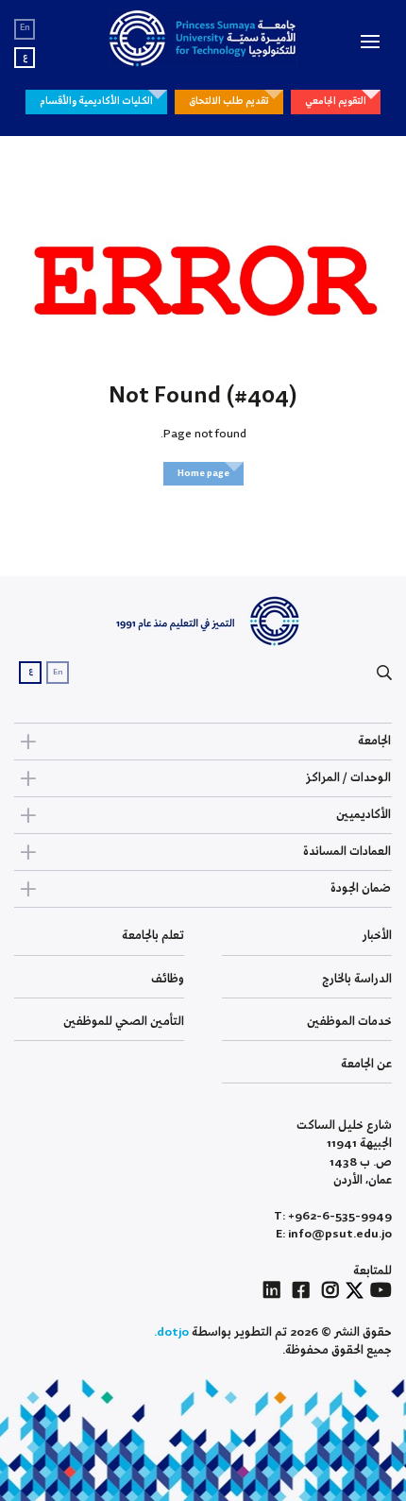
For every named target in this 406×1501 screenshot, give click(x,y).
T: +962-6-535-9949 (333, 1216)
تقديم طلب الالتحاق (229, 101)
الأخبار (377, 936)
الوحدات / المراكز (348, 778)
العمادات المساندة (347, 852)
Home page (203, 473)
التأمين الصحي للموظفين (123, 1022)
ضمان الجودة (360, 888)
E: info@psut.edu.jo (334, 1234)
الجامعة (374, 741)
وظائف (167, 979)
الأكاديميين (363, 815)
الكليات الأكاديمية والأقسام (96, 101)
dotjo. (171, 1332)
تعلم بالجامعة (153, 936)
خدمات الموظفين (349, 1022)
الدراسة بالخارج (357, 979)
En (25, 28)
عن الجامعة (366, 1064)
